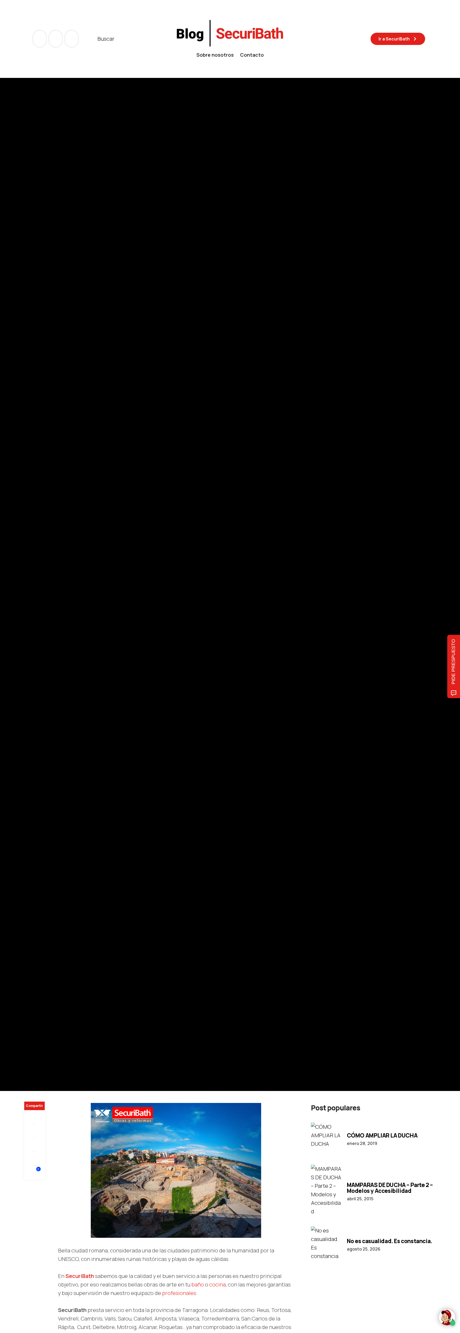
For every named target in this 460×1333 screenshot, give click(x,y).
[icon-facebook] (40, 38)
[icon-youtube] (56, 38)
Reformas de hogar (78, 563)
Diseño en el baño (301, 563)
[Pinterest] (34, 1145)
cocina (217, 1284)
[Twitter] (34, 1131)
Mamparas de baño (118, 563)
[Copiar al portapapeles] (34, 1158)
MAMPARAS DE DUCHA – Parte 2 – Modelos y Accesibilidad (390, 1187)
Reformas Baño (205, 563)
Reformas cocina (41, 563)
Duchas (179, 563)
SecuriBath (79, 1276)
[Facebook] (34, 1117)
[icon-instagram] (71, 38)
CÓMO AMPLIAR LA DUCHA (382, 1135)
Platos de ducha (154, 563)
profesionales (179, 1293)
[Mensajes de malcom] (29, 599)
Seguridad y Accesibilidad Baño (252, 563)
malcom (51, 599)
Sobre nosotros (215, 55)
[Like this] (34, 1172)
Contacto (252, 55)
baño (198, 1284)
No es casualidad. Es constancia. (389, 1241)
